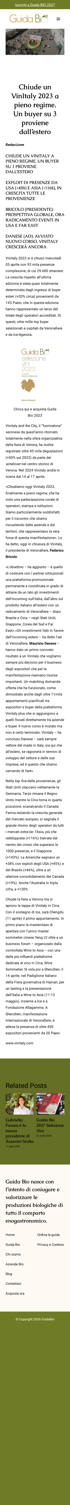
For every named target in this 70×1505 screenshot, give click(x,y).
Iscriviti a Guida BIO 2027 (35, 5)
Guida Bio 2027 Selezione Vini (50, 1104)
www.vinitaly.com (19, 1043)
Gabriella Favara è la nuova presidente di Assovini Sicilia (20, 1104)
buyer (56, 290)
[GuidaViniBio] (29, 14)
